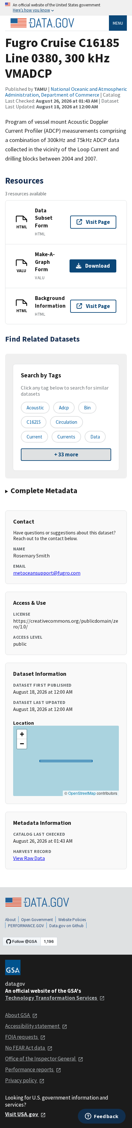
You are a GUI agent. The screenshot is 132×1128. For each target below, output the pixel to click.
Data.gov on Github (66, 925)
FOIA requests (22, 1036)
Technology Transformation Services (51, 997)
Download (97, 265)
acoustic (35, 408)
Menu (118, 23)
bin (87, 408)
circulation (66, 422)
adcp (64, 408)
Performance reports (29, 1069)
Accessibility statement (33, 1025)
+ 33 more (66, 454)
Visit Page (98, 221)
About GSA (18, 1015)
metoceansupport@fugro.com (46, 573)
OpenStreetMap (82, 793)
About (10, 919)
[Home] (42, 23)
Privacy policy (21, 1080)
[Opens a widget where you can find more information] (102, 1117)
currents (66, 437)
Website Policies (72, 919)
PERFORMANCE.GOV (26, 925)
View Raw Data (29, 858)
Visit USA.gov (22, 1114)
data (95, 437)
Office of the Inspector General (41, 1058)
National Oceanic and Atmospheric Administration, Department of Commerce (66, 92)
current (34, 437)
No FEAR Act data (25, 1047)
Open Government (37, 919)
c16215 (34, 422)
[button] (22, 734)
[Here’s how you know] (66, 8)
